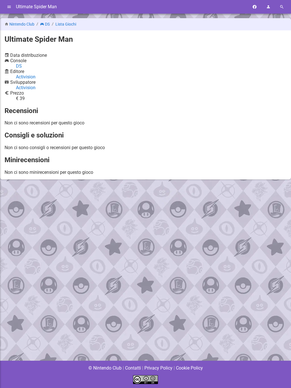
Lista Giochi (65, 24)
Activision (26, 77)
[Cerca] (282, 7)
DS (47, 24)
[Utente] (268, 7)
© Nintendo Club (105, 368)
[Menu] (9, 7)
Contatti (133, 368)
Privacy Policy (158, 368)
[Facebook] (254, 7)
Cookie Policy (189, 368)
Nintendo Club (21, 24)
